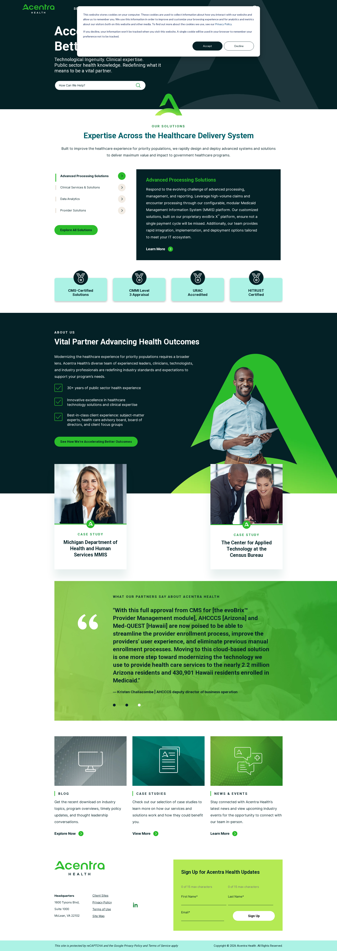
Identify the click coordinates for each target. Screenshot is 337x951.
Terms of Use (101, 909)
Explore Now (65, 833)
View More (141, 833)
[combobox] (100, 85)
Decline (239, 46)
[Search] (140, 85)
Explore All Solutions (76, 230)
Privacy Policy (223, 24)
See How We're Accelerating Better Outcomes (96, 442)
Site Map (98, 916)
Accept (207, 46)
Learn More (220, 833)
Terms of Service (159, 945)
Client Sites (100, 895)
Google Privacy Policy (128, 945)
